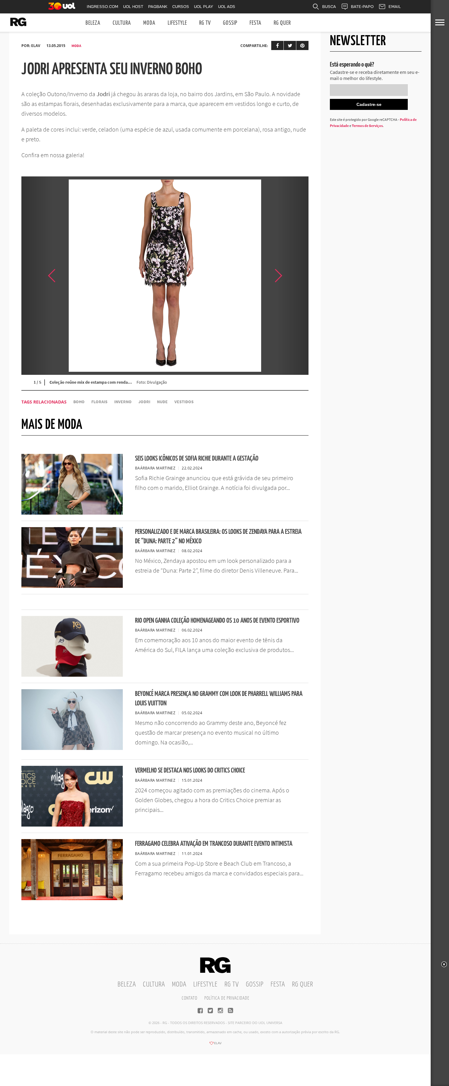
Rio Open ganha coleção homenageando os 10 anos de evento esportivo (217, 620)
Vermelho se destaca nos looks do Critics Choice (190, 770)
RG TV (205, 23)
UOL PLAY (203, 6)
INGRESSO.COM (102, 6)
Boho (79, 401)
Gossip (230, 23)
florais (99, 401)
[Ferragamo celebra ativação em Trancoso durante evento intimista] (72, 898)
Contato (189, 998)
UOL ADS (226, 6)
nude (162, 401)
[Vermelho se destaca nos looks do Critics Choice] (72, 824)
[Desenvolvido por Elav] (215, 1045)
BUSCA (329, 6)
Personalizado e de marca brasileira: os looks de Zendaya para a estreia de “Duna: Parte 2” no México (218, 536)
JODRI (144, 401)
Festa (255, 23)
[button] (293, 275)
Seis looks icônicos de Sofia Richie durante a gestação (196, 458)
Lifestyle (177, 23)
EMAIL (395, 6)
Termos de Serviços (367, 125)
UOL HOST (133, 6)
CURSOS (180, 6)
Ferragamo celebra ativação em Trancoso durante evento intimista (213, 843)
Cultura (122, 23)
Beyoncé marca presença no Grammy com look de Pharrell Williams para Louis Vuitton (218, 698)
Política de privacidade (226, 998)
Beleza (93, 23)
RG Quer (282, 23)
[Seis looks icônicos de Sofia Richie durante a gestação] (72, 512)
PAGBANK (157, 6)
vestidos (184, 401)
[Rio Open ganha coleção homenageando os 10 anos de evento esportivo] (72, 675)
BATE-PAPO (362, 6)
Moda (149, 23)
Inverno (123, 401)
